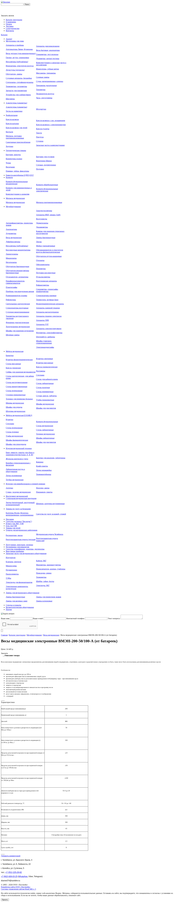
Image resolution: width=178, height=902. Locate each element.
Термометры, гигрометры (16, 86)
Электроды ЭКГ (43, 585)
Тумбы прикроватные (45, 400)
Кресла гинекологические (47, 367)
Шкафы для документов (46, 408)
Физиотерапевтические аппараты (50, 304)
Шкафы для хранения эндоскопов (20, 331)
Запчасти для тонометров (16, 91)
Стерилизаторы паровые (46, 296)
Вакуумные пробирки (15, 551)
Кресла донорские (13, 368)
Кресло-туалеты (42, 129)
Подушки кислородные (45, 273)
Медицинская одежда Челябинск (49, 534)
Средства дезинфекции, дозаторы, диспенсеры (25, 549)
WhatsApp (23, 876)
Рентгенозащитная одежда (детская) (20, 539)
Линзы (39, 242)
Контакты (10, 31)
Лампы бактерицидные (45, 238)
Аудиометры (11, 233)
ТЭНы (8, 578)
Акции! (9, 39)
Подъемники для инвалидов (17, 547)
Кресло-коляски (12, 119)
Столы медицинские (44, 426)
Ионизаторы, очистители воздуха (20, 66)
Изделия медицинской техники (19, 448)
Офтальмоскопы (43, 264)
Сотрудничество (12, 28)
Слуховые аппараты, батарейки (19, 78)
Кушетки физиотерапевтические (19, 360)
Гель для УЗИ (11, 526)
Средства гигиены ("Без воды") (19, 521)
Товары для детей (13, 528)
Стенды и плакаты (13, 605)
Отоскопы (40, 260)
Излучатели (10, 558)
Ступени (39, 141)
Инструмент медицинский (17, 496)
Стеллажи (40, 375)
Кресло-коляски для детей (16, 128)
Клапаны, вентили (13, 562)
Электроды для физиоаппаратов (19, 582)
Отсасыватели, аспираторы (17, 277)
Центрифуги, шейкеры (45, 337)
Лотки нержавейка (44, 470)
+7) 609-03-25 (9, 876)
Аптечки (9, 488)
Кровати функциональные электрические (47, 190)
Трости (39, 133)
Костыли (9, 132)
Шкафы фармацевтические (17, 440)
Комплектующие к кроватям (17, 194)
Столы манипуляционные (16, 386)
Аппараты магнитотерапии (47, 312)
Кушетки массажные (44, 363)
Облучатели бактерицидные (17, 266)
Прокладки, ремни (43, 573)
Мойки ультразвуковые (45, 246)
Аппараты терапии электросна (49, 316)
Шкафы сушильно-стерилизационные (44, 342)
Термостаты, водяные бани (47, 300)
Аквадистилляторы (44, 211)
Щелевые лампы (12, 335)
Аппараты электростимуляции (48, 329)
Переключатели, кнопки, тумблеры (50, 569)
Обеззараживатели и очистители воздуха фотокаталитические (49, 251)
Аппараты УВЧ (42, 320)
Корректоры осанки (14, 159)
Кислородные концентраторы (18, 250)
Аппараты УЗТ (42, 324)
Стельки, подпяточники (46, 165)
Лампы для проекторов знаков (48, 597)
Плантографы (11, 287)
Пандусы (40, 137)
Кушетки (9, 419)
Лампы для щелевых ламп (16, 601)
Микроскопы (11, 258)
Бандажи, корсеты (13, 155)
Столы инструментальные (16, 382)
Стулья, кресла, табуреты (46, 396)
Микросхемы (11, 566)
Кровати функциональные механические (17, 182)
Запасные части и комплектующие (50, 145)
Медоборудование (13, 206)
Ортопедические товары (16, 150)
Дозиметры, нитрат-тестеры (47, 58)
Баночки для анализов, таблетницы (50, 458)
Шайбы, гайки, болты (45, 581)
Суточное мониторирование (17, 312)
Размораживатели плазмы (16, 296)
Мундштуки (41, 109)
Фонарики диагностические (17, 322)
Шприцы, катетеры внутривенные (50, 504)
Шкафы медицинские (45, 404)
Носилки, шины (42, 488)
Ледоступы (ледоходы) (15, 70)
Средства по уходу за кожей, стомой (51, 514)
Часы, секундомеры (44, 98)
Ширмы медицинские (15, 403)
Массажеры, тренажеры (46, 73)
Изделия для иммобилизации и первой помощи (25, 484)
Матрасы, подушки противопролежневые (15, 137)
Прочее (9, 609)
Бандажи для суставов (45, 157)
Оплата (9, 24)
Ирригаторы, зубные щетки (47, 69)
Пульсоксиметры (43, 277)
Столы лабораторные (45, 383)
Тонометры (40, 90)
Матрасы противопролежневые (49, 202)
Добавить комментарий (10, 856)
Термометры (41, 577)
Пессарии (10, 519)
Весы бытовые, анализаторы (48, 50)
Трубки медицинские (14, 480)
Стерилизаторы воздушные (17, 308)
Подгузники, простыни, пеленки (19, 545)
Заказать (4, 653)
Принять (5, 900)
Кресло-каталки (12, 124)
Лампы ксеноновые (44, 601)
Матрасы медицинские (15, 198)
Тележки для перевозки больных (19, 399)
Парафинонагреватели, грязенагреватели (15, 282)
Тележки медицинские (45, 434)
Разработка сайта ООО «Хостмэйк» (15, 887)
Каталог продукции (14, 20)
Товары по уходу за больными (18, 509)
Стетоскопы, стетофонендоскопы (19, 82)
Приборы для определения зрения (20, 291)
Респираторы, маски (14, 535)
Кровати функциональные (47, 422)
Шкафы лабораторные (45, 438)
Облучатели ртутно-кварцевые (49, 256)
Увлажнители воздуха (45, 94)
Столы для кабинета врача (47, 379)
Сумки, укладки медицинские (18, 492)
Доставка (9, 26)
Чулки (8, 163)
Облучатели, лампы (14, 74)
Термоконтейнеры (43, 474)
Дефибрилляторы (13, 242)
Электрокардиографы (45, 347)
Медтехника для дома (15, 41)
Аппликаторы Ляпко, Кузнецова (19, 49)
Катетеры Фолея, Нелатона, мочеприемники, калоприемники (19, 514)
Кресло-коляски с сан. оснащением (50, 120)
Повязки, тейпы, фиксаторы (17, 171)
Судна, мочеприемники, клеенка (49, 81)
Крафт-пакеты (42, 466)
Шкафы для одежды (14, 407)
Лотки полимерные (14, 476)
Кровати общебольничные (47, 185)
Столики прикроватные (16, 395)
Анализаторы (11, 229)
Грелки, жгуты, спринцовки (17, 58)
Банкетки (10, 355)
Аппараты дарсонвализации (47, 46)
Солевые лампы (42, 77)
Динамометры (42, 227)
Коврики (39, 462)
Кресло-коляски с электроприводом (51, 125)
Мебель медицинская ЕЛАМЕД (19, 415)
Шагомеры (10, 99)
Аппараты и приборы (15, 45)
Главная (4, 635)
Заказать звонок (7, 16)
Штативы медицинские (15, 411)
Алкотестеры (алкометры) (16, 103)
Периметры (41, 269)
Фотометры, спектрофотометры (49, 333)
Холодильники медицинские (18, 327)
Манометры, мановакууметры (48, 565)
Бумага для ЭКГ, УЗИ (15, 524)
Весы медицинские (14, 238)
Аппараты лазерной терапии (48, 308)
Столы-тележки (12, 432)
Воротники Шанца (44, 161)
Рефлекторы (11, 300)
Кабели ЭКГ (41, 561)
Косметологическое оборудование (20, 607)
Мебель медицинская (14, 351)
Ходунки (9, 146)
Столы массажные (13, 364)
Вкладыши (10, 167)
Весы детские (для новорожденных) (21, 53)
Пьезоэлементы (12, 574)
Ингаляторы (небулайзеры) (17, 62)
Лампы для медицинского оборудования (22, 593)
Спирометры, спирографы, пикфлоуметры (47, 290)
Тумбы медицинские (14, 436)
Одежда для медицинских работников (21, 530)
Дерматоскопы (42, 223)
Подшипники (11, 570)
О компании (11, 22)
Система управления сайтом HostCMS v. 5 (18, 889)
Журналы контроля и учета (17, 459)
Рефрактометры (42, 285)
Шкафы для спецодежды (16, 444)
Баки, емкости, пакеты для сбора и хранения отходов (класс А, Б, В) (20, 453)
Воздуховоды (41, 219)
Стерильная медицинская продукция (21, 498)
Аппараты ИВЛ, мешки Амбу (48, 215)
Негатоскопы (11, 262)
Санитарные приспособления (18, 142)
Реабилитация (11, 115)
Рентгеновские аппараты (46, 281)
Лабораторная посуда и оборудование (15, 470)
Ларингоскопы (12, 254)
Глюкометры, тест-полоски (47, 54)
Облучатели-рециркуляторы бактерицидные (17, 272)
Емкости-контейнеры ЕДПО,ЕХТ (20, 175)
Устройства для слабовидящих (18, 95)
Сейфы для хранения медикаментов (20, 372)
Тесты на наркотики (14, 111)
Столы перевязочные (45, 392)
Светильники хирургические (18, 304)
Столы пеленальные (14, 391)
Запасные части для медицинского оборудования (26, 553)
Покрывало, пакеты (44, 492)
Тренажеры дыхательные (46, 85)
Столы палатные (43, 387)
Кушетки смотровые (44, 359)
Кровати (9, 177)
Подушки (40, 169)
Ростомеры (40, 371)
